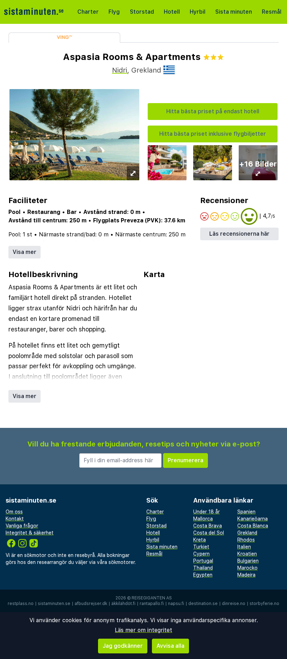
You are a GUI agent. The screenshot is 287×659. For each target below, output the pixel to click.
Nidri (119, 70)
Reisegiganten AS (152, 598)
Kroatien (247, 554)
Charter (88, 11)
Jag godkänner (123, 646)
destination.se (203, 603)
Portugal (203, 561)
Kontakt (15, 519)
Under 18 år (206, 512)
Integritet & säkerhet (30, 533)
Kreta (199, 540)
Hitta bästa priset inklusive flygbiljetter (212, 133)
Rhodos (246, 540)
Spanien (246, 512)
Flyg (114, 11)
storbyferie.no (264, 603)
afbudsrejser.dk (91, 603)
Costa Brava (207, 526)
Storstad (142, 11)
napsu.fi (176, 603)
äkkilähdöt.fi (123, 603)
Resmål (271, 11)
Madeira (246, 575)
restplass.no (21, 603)
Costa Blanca (252, 526)
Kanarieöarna (252, 519)
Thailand (203, 568)
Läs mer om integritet (143, 630)
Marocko (247, 568)
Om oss (14, 512)
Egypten (202, 575)
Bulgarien (248, 561)
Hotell (172, 11)
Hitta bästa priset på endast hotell (212, 111)
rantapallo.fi (152, 603)
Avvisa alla (170, 646)
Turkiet (201, 547)
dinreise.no (233, 603)
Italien (244, 547)
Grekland (247, 533)
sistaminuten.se (54, 603)
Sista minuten (233, 11)
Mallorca (203, 519)
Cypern (201, 554)
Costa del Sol (208, 533)
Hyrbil (197, 11)
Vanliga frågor (22, 526)
